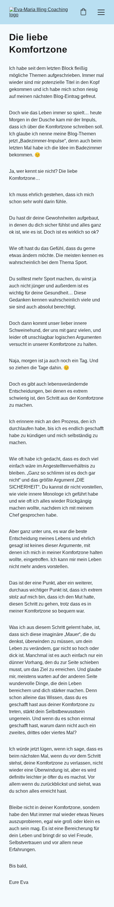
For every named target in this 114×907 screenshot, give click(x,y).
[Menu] (101, 12)
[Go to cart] (83, 12)
